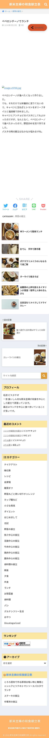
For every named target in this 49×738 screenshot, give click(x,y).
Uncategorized (12, 623)
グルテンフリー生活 (14, 611)
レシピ (7, 476)
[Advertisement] (24, 58)
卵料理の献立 (10, 564)
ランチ (7, 587)
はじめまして (10, 517)
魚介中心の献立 (11, 534)
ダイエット (9, 511)
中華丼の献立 (10, 701)
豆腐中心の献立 (11, 540)
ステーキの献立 (11, 695)
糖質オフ (8, 488)
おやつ (7, 617)
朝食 (6, 570)
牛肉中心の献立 (11, 546)
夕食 (6, 576)
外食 (6, 581)
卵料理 (7, 599)
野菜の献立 (20, 216)
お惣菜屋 (8, 593)
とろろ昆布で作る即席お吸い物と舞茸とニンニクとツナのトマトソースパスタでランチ (23, 685)
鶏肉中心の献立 (11, 552)
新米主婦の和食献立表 (25, 4)
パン (6, 605)
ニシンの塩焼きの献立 (12, 430)
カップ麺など (10, 499)
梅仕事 (7, 470)
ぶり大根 (6, 440)
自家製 (7, 482)
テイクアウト (10, 464)
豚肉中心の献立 (11, 558)
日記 (6, 523)
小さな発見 (9, 505)
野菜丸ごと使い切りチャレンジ (19, 493)
